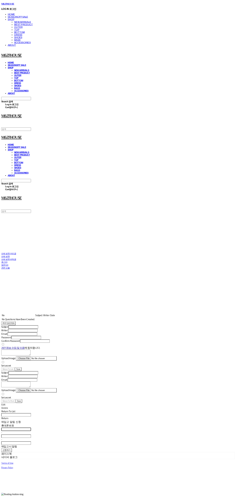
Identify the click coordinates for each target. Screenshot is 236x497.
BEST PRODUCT (23, 24)
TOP (16, 29)
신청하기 (7, 450)
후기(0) (4, 262)
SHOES (18, 37)
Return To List (8, 369)
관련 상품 (5, 268)
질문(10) (4, 265)
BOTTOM (19, 32)
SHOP (11, 19)
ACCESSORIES (22, 42)
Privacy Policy (7, 467)
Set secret (6, 365)
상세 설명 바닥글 (8, 259)
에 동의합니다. (20, 348)
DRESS (18, 35)
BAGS (17, 40)
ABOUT (12, 45)
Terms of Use (7, 463)
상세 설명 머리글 (8, 253)
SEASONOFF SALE (18, 17)
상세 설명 (5, 256)
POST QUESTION (8, 323)
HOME (11, 14)
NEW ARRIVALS (22, 22)
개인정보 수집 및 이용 (13, 348)
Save (18, 369)
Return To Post (8, 401)
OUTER (18, 27)
